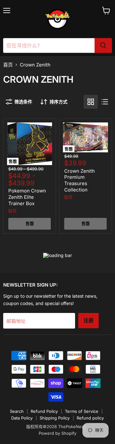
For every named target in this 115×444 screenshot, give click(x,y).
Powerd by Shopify (57, 433)
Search (17, 411)
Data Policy (22, 417)
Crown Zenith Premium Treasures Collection (79, 180)
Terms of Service (81, 411)
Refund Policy (44, 411)
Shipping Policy (55, 417)
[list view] (105, 102)
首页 (8, 64)
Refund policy (90, 417)
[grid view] (91, 102)
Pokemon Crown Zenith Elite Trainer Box (27, 197)
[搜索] (103, 45)
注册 (88, 320)
